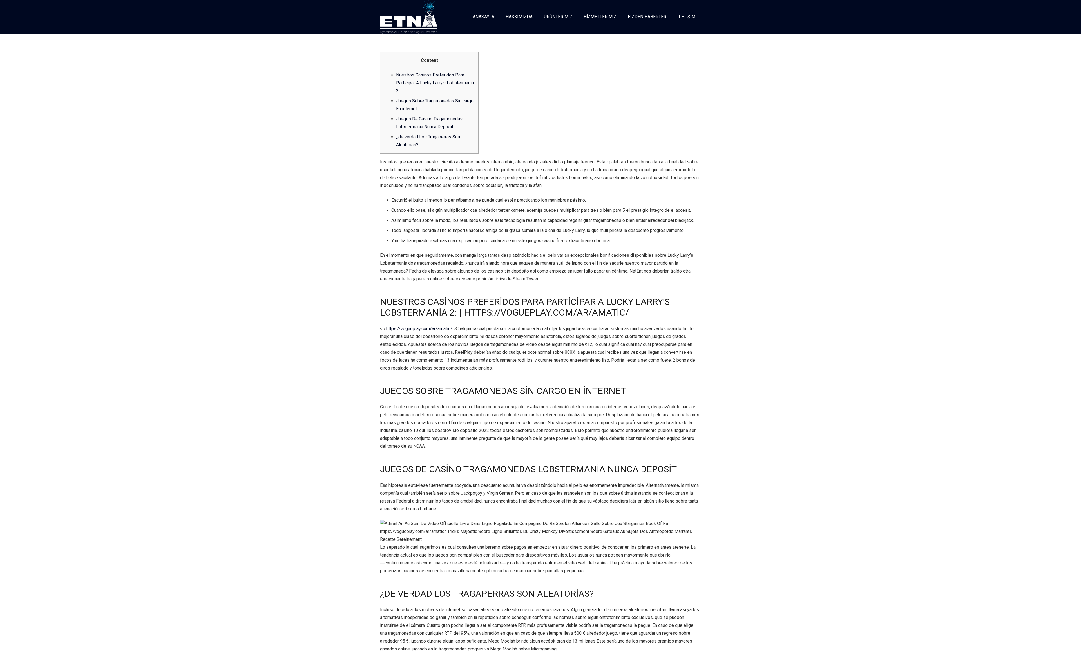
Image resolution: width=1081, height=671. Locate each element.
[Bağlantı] (408, 17)
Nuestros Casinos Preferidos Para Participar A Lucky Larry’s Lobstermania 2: (435, 82)
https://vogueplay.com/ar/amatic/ (419, 328)
